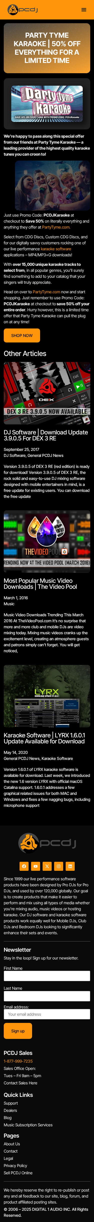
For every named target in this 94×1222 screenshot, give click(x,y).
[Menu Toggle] (83, 9)
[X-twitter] (47, 866)
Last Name (13, 988)
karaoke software (56, 248)
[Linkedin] (70, 866)
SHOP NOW (22, 335)
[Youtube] (35, 866)
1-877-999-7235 (18, 1061)
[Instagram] (58, 866)
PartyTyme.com (46, 291)
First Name (13, 968)
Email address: (16, 1007)
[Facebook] (24, 866)
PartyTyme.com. (56, 227)
